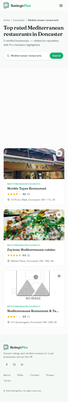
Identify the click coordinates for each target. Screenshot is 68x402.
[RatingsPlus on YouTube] (22, 364)
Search (56, 55)
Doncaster (19, 20)
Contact (34, 375)
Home (6, 20)
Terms (7, 380)
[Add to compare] (59, 153)
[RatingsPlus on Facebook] (6, 364)
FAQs (20, 375)
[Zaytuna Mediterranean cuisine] (34, 237)
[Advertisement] (34, 108)
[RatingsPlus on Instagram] (14, 364)
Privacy (50, 375)
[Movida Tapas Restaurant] (34, 176)
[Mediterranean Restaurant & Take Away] (34, 299)
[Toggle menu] (61, 5)
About (6, 375)
